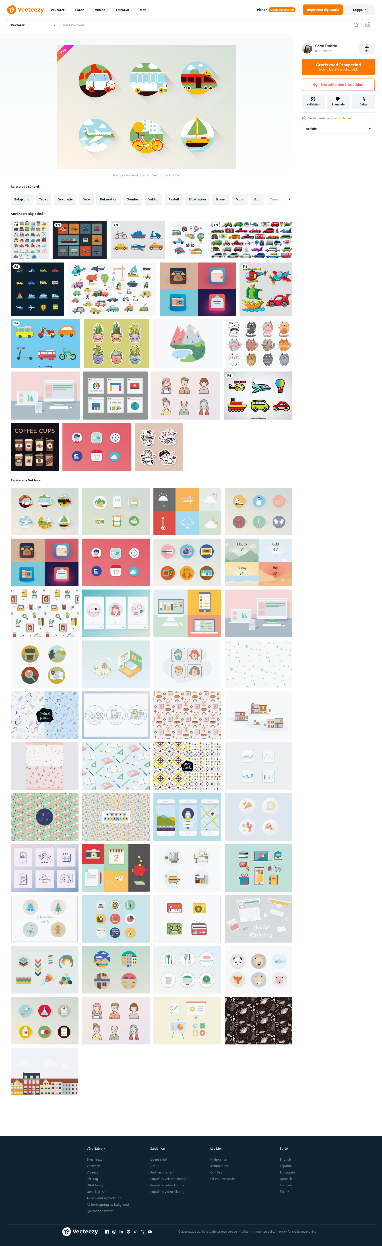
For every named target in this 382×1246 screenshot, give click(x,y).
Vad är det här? (343, 118)
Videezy (92, 1172)
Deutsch (286, 1179)
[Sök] (356, 25)
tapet (43, 199)
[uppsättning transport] (30, 240)
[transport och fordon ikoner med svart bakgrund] (37, 289)
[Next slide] (286, 199)
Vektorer (57, 10)
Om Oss (216, 1172)
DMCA (154, 1166)
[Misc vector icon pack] (116, 868)
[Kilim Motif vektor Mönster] (187, 766)
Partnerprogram (162, 1172)
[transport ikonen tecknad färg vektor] (266, 289)
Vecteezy (93, 1166)
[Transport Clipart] (138, 240)
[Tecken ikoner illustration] (185, 396)
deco (86, 199)
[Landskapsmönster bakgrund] (44, 817)
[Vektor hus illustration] (116, 664)
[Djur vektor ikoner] (258, 970)
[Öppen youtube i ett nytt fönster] (150, 1232)
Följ (366, 51)
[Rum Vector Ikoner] (187, 868)
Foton (79, 10)
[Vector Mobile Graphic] (187, 817)
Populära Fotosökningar (168, 1185)
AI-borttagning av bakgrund (108, 1204)
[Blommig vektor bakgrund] (258, 1020)
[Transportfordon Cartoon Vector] (258, 396)
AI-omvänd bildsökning (104, 1198)
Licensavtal (158, 1159)
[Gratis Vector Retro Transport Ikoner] (79, 240)
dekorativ (65, 199)
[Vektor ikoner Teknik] (258, 868)
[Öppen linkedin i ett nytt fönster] (121, 1232)
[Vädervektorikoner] (187, 511)
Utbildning (95, 1185)
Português (287, 1172)
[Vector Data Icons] (44, 868)
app (257, 199)
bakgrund (21, 199)
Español (286, 1166)
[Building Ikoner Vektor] (258, 715)
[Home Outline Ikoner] (116, 715)
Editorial (122, 10)
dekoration (108, 199)
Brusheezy (94, 1159)
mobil (240, 199)
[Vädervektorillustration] (258, 562)
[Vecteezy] (25, 9)
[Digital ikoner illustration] (258, 919)
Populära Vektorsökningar (169, 1179)
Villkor (246, 1232)
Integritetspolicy (264, 1232)
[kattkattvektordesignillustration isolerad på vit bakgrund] (259, 343)
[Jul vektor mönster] (44, 766)
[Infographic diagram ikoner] (44, 970)
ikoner (221, 199)
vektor (153, 199)
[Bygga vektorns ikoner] (116, 970)
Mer (143, 10)
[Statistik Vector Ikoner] (258, 766)
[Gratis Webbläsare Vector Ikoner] (115, 396)
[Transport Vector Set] (45, 343)
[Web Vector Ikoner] (198, 289)
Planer (262, 10)
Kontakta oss (219, 1166)
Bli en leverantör (222, 1179)
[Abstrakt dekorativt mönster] (44, 715)
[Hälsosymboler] (44, 1020)
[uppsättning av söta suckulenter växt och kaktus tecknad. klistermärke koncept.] (116, 343)
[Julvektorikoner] (258, 511)
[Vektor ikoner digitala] (187, 1020)
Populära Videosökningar (169, 1191)
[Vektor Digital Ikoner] (187, 613)
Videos (100, 10)
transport (277, 199)
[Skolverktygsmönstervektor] (116, 766)
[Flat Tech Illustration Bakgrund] (45, 396)
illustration (197, 199)
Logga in (359, 10)
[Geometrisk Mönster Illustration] (187, 715)
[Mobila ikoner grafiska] (116, 613)
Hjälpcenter (219, 1159)
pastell (174, 199)
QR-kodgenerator (100, 1211)
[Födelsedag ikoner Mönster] (116, 817)
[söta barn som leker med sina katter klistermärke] (159, 447)
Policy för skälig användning (297, 1232)
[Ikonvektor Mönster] (44, 613)
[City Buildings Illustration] (44, 1071)
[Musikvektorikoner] (187, 562)
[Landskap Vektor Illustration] (187, 343)
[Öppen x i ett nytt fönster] (143, 1232)
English (285, 1159)
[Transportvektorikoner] (44, 511)
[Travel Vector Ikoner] (44, 664)
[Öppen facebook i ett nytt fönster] (107, 1232)
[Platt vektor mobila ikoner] (96, 447)
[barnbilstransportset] (112, 289)
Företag (92, 1179)
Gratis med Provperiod (338, 67)
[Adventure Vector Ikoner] (116, 511)
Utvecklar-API (97, 1191)
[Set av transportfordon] (251, 240)
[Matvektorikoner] (258, 817)
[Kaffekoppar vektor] (35, 447)
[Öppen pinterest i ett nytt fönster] (128, 1232)
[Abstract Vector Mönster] (258, 664)
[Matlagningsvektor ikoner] (187, 970)
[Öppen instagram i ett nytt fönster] (114, 1232)
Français (286, 1185)
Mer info (311, 129)
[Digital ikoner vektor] (116, 919)
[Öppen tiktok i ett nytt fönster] (135, 1232)
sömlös (132, 199)
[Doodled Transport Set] (188, 240)
